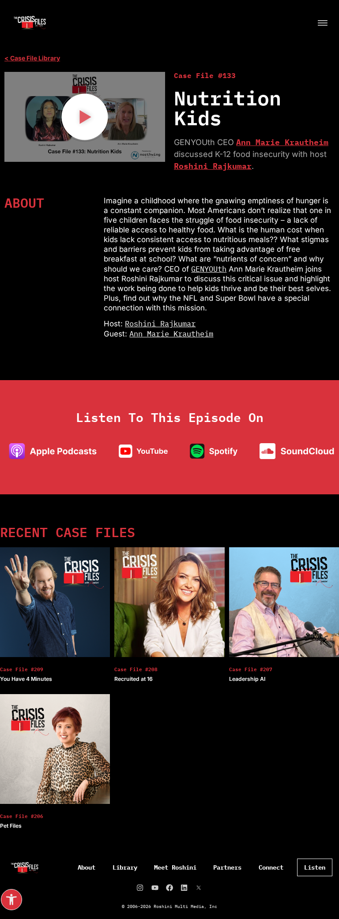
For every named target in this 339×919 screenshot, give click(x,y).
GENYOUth (208, 269)
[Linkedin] (184, 888)
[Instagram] (140, 888)
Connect (271, 867)
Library (125, 867)
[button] (11, 899)
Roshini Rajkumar (213, 166)
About (86, 867)
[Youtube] (155, 888)
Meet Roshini (175, 867)
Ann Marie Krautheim (282, 142)
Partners (227, 867)
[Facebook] (169, 888)
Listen (314, 867)
